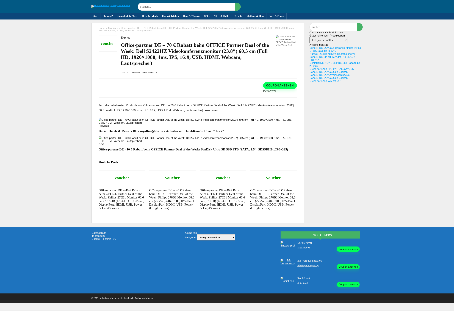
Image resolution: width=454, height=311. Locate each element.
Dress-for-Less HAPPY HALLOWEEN (331, 68)
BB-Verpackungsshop (309, 260)
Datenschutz (99, 232)
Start (95, 16)
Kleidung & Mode (255, 16)
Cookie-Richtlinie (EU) (104, 238)
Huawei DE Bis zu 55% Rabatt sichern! (332, 53)
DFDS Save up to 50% (322, 50)
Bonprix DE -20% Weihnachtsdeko (329, 74)
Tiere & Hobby (222, 16)
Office (207, 16)
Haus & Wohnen (191, 16)
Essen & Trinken (170, 16)
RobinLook (303, 278)
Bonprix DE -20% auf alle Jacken (328, 71)
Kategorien (191, 237)
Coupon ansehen (280, 85)
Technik (238, 16)
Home (102, 28)
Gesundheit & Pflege (127, 16)
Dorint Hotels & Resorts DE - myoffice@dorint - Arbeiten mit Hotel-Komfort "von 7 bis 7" (161, 131)
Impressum (98, 235)
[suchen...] (238, 7)
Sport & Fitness (276, 16)
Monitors (113, 28)
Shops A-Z (108, 16)
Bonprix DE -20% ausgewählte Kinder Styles (335, 47)
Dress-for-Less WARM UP (324, 80)
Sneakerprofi (304, 242)
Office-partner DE (149, 73)
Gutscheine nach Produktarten (327, 35)
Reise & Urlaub (150, 16)
